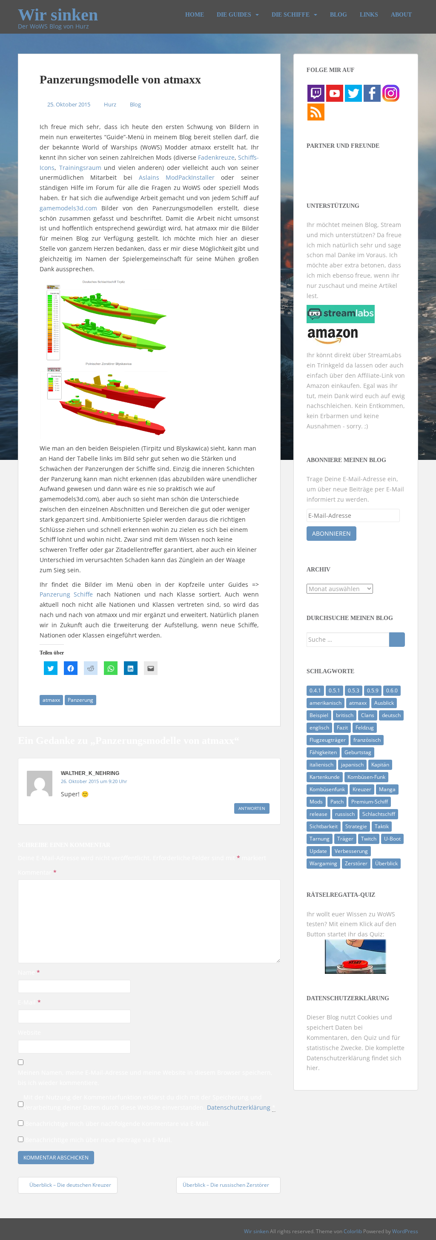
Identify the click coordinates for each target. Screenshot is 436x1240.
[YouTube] (334, 93)
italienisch (321, 764)
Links (369, 14)
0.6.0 (392, 690)
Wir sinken (58, 11)
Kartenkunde (325, 777)
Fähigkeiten (323, 752)
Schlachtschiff (378, 814)
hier (312, 1068)
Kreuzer (362, 789)
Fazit (342, 727)
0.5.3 (353, 690)
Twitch (368, 838)
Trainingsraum (80, 168)
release (318, 814)
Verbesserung (351, 851)
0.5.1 (334, 690)
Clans (367, 715)
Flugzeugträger (328, 739)
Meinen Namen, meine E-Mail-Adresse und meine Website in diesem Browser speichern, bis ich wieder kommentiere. (145, 1077)
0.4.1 (315, 690)
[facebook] (372, 93)
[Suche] (397, 639)
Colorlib (353, 1231)
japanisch (352, 764)
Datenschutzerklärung (238, 1107)
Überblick (386, 863)
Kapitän (380, 764)
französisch (367, 739)
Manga (387, 789)
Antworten (251, 808)
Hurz (110, 104)
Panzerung (80, 699)
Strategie (356, 826)
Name (29, 972)
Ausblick (384, 702)
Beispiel (319, 715)
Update (318, 851)
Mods (316, 801)
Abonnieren (331, 533)
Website (29, 1032)
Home (194, 14)
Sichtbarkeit (324, 826)
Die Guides (234, 14)
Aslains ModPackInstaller (177, 177)
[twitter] (353, 93)
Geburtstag (357, 752)
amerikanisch (325, 702)
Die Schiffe (291, 14)
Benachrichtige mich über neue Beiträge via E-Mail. (98, 1140)
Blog (338, 14)
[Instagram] (391, 93)
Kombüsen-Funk (366, 777)
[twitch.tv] (316, 93)
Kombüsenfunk (327, 789)
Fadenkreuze (216, 157)
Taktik (382, 826)
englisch (319, 727)
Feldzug (365, 727)
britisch (344, 715)
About (401, 14)
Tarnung (320, 838)
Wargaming (323, 863)
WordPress (405, 1231)
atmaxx (51, 699)
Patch (337, 801)
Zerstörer (356, 863)
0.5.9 (373, 690)
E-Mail (29, 1002)
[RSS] (316, 111)
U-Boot (392, 838)
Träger (345, 838)
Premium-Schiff (369, 801)
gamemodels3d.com (68, 208)
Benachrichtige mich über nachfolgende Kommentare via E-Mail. (117, 1123)
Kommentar (37, 872)
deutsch (391, 715)
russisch (345, 814)
